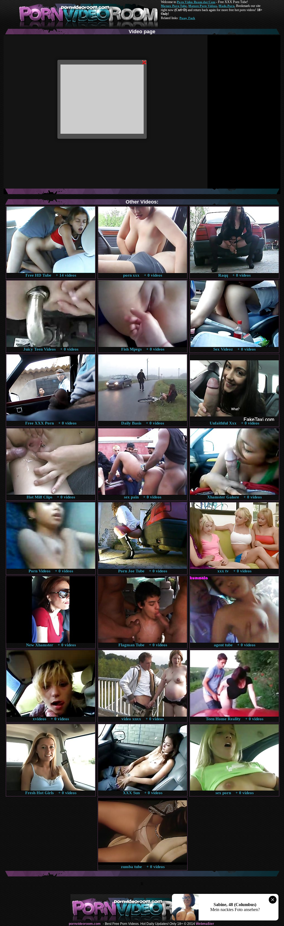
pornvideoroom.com (85, 924)
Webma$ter (205, 924)
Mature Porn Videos (202, 5)
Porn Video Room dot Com (196, 2)
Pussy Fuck (187, 18)
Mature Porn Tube (174, 5)
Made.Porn (226, 5)
